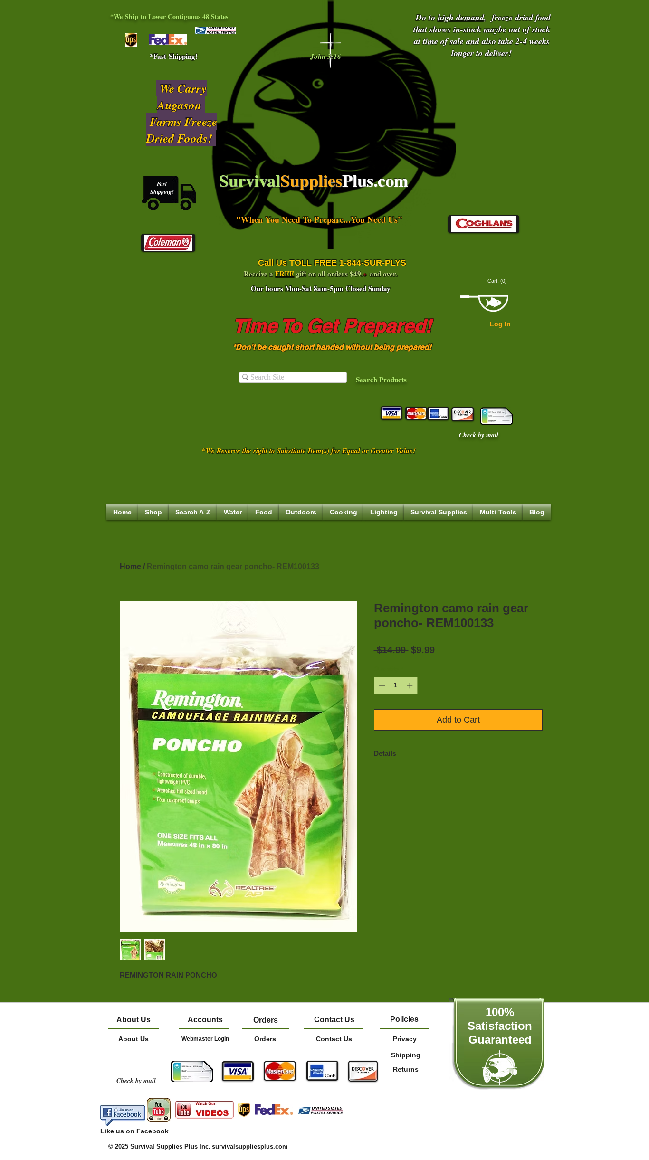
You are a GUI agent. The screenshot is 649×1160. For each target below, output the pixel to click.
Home (130, 566)
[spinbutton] (395, 685)
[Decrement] (381, 685)
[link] (497, 281)
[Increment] (410, 685)
